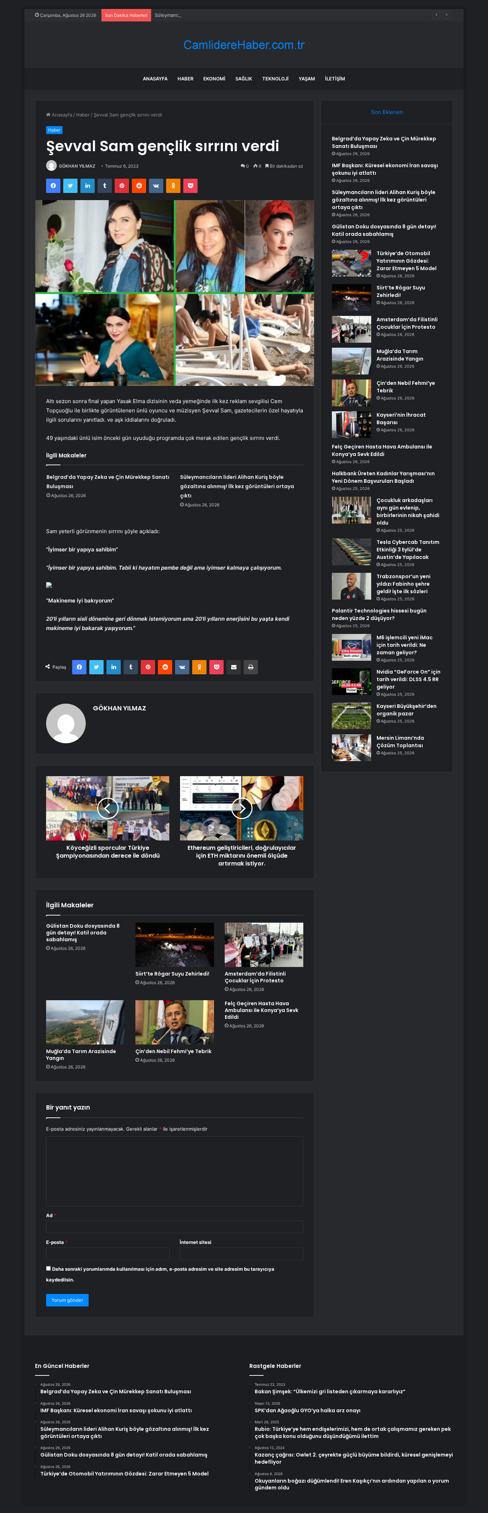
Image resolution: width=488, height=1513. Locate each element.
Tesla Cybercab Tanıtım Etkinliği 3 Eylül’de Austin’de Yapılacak (408, 550)
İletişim (335, 78)
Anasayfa (155, 78)
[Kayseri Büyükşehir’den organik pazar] (351, 716)
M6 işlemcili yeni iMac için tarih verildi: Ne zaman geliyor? (405, 645)
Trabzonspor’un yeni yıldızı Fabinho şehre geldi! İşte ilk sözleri (403, 584)
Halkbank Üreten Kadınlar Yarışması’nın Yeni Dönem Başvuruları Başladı (383, 477)
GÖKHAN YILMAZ (77, 166)
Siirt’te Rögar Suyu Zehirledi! (172, 973)
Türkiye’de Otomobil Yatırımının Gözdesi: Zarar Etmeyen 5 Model (407, 261)
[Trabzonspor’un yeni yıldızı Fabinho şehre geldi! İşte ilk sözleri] (351, 586)
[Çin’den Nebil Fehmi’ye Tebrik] (174, 1022)
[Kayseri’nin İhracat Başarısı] (351, 424)
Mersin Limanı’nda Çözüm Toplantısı (400, 741)
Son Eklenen (387, 112)
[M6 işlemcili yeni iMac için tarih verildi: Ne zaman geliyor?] (351, 647)
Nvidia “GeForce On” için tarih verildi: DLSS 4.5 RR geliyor (408, 679)
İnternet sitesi (195, 1242)
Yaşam (307, 78)
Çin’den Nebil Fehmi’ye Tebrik (173, 1051)
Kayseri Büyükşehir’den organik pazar (407, 710)
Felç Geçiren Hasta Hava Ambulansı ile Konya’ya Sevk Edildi (261, 1010)
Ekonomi (214, 78)
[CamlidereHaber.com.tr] (244, 45)
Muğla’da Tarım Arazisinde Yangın (81, 1055)
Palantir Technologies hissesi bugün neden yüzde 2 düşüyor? (379, 614)
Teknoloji (275, 78)
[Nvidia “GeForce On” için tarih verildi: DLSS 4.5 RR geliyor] (351, 681)
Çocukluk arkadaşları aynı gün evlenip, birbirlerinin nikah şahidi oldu (408, 511)
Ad (51, 1215)
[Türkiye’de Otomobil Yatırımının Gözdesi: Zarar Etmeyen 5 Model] (351, 263)
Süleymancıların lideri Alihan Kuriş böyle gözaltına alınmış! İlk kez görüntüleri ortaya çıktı (252, 15)
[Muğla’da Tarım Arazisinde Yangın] (85, 1022)
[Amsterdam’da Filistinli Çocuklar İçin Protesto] (264, 945)
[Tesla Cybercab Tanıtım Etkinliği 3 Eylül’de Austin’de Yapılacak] (351, 552)
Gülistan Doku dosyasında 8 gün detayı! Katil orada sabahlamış (83, 932)
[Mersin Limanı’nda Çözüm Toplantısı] (351, 747)
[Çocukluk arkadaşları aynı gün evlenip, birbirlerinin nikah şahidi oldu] (351, 510)
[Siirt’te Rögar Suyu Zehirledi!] (174, 945)
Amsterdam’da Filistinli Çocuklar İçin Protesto (255, 977)
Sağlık (243, 78)
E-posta (57, 1242)
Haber (185, 78)
